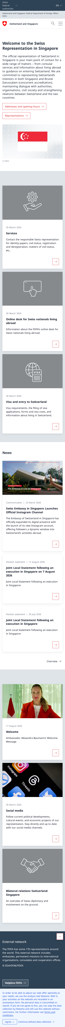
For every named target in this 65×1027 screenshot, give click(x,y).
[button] (60, 936)
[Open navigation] (60, 24)
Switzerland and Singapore (24, 23)
